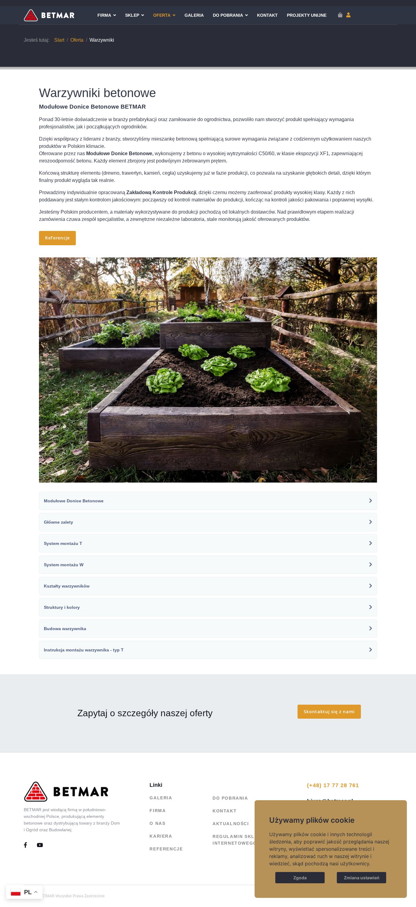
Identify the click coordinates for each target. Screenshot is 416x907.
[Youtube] (40, 845)
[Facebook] (30, 845)
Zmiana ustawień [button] (361, 877)
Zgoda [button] (300, 877)
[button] (348, 15)
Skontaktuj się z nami (329, 711)
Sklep (132, 15)
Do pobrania (228, 15)
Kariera (161, 836)
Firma (104, 15)
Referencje (57, 238)
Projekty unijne (306, 15)
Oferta (162, 15)
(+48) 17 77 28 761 (333, 785)
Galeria (194, 15)
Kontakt (267, 15)
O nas (157, 823)
